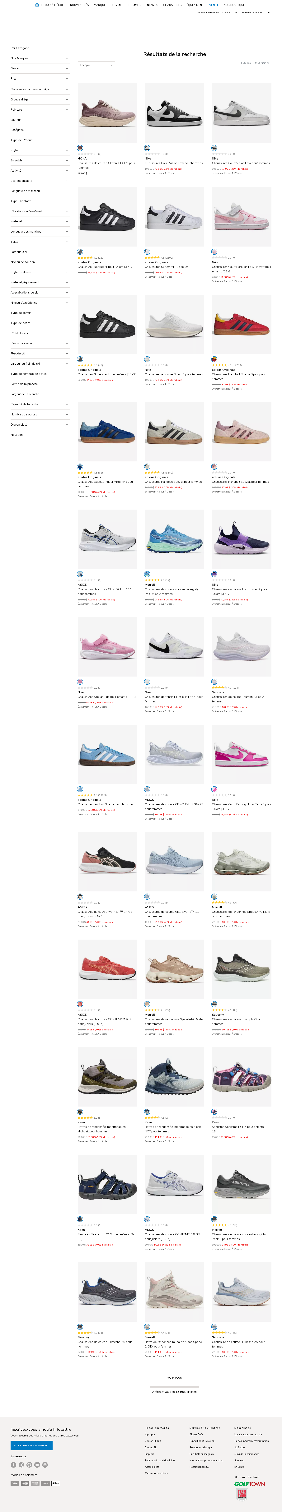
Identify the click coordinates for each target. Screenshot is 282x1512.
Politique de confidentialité (160, 1460)
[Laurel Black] (214, 1004)
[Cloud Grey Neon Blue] (80, 574)
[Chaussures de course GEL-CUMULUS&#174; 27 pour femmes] (174, 754)
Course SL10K (153, 1441)
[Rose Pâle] (214, 252)
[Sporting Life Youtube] (37, 1465)
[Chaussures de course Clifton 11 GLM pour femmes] (107, 113)
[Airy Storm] (214, 1327)
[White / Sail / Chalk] (147, 359)
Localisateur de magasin (248, 1434)
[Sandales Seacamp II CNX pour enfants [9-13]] (241, 1077)
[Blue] (80, 467)
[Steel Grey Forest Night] (80, 1112)
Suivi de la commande (246, 1454)
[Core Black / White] (80, 252)
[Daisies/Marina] (214, 1112)
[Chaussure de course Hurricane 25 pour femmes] (241, 1292)
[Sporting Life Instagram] (45, 1465)
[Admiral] (147, 574)
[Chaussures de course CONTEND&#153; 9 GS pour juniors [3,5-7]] (107, 969)
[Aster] (214, 682)
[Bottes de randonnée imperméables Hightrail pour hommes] (107, 1077)
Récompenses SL (199, 1467)
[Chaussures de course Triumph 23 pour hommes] (241, 969)
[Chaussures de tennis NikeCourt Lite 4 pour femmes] (174, 647)
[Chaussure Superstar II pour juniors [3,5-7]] (107, 217)
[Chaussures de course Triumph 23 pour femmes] (241, 647)
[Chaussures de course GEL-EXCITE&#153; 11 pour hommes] (107, 539)
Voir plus (174, 1378)
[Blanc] (147, 148)
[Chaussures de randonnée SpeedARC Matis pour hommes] (241, 861)
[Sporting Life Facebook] (13, 1465)
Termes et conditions (157, 1473)
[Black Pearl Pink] (80, 897)
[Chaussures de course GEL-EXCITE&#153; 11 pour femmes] (174, 861)
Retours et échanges (201, 1447)
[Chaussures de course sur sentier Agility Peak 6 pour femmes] (174, 539)
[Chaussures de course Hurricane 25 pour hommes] (107, 1292)
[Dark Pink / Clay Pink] (80, 1004)
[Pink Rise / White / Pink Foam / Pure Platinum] (80, 682)
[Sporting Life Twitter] (21, 1465)
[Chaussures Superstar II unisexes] (174, 217)
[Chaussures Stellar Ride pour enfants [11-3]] (107, 647)
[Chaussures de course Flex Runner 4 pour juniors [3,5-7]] (241, 539)
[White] (147, 252)
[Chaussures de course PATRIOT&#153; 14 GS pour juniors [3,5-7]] (107, 861)
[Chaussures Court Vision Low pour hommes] (174, 113)
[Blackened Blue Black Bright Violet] (214, 574)
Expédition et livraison (202, 1441)
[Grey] (214, 1219)
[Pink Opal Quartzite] (80, 148)
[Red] (214, 359)
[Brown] (147, 1004)
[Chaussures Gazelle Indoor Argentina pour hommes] (107, 431)
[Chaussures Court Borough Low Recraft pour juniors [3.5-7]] (241, 754)
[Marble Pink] (147, 1327)
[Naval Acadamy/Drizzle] (80, 1219)
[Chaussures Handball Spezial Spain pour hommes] (241, 324)
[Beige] (147, 467)
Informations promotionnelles (206, 1460)
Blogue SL (151, 1447)
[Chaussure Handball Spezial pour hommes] (107, 754)
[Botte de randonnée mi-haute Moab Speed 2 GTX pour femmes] (174, 1292)
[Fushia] (214, 789)
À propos (150, 1434)
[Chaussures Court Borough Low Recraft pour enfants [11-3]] (241, 217)
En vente (239, 1467)
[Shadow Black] (80, 1327)
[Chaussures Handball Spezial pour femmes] (174, 431)
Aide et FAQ (196, 1434)
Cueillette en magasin (202, 1454)
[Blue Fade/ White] (147, 789)
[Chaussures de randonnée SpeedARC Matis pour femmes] (174, 969)
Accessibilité (152, 1467)
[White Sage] (214, 897)
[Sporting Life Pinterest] (29, 1465)
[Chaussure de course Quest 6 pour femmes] (174, 324)
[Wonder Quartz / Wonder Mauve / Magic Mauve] (214, 467)
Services (239, 1460)
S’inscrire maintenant (31, 1445)
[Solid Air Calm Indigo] (147, 897)
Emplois (149, 1454)
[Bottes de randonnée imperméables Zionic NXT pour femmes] (174, 1077)
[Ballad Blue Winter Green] (147, 1112)
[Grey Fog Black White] (214, 148)
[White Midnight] (147, 1219)
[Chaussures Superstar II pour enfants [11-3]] (107, 324)
